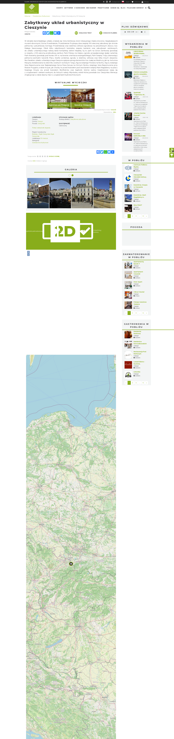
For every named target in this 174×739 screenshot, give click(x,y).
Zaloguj (146, 2)
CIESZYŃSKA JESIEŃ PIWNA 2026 (139, 54)
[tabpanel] (59, 99)
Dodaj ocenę (54, 156)
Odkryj (59, 8)
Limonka (137, 357)
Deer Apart (138, 267)
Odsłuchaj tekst (85, 33)
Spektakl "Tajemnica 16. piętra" (139, 95)
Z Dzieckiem (79, 8)
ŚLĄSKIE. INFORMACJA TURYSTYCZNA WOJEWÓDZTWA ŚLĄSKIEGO (45, 1)
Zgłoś (113, 110)
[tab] (69, 175)
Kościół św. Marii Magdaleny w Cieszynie (140, 197)
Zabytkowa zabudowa (78, 119)
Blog (123, 8)
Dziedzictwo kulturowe (40, 143)
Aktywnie (68, 8)
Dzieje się (115, 8)
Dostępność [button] (116, 2)
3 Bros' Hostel (139, 277)
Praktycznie (103, 8)
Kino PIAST (138, 205)
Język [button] (127, 2)
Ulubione (137, 2)
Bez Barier (91, 8)
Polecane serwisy (135, 8)
